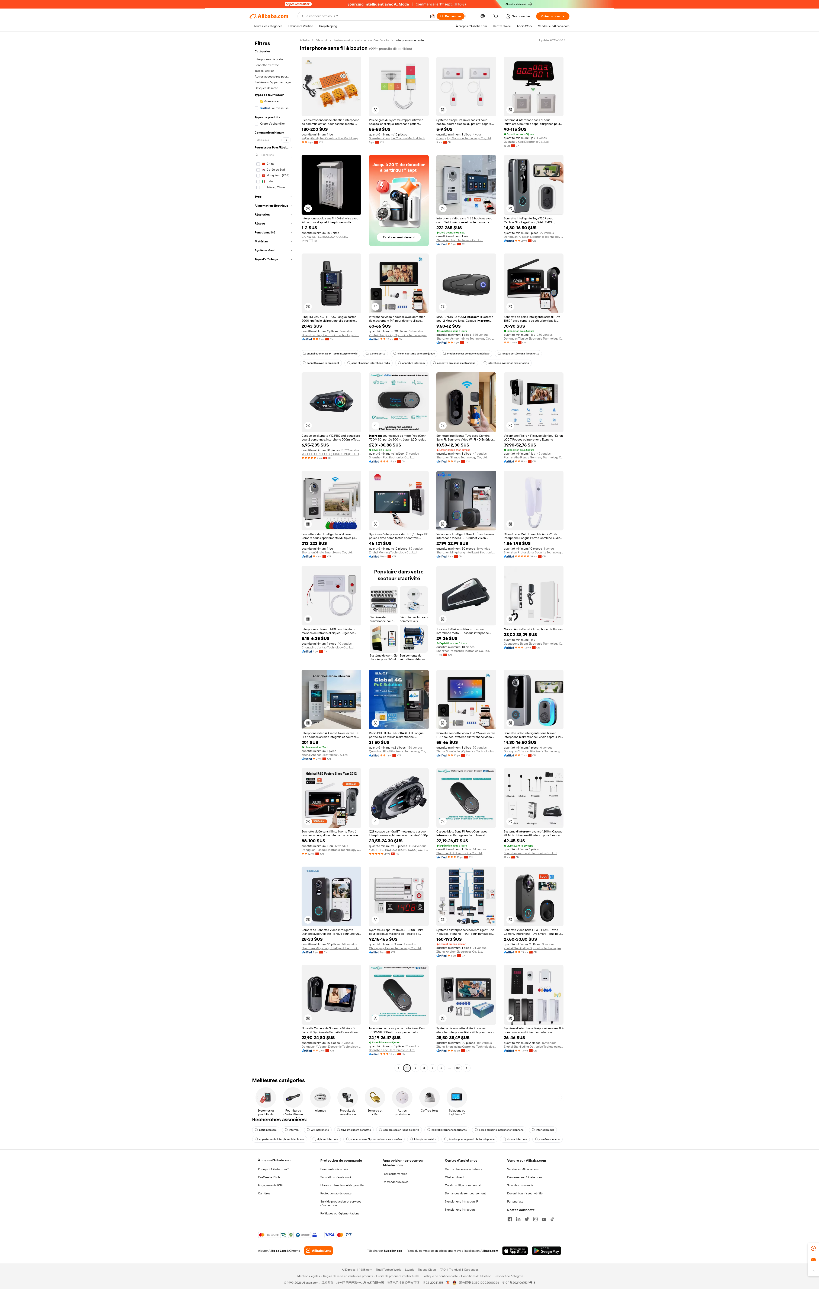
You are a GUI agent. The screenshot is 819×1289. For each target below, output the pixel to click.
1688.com (365, 1269)
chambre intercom (413, 362)
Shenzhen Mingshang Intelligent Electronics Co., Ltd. (466, 552)
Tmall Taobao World (388, 1269)
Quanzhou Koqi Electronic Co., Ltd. (526, 141)
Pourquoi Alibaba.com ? (273, 1169)
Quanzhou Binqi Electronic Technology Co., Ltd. (331, 335)
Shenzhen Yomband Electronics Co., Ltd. (463, 650)
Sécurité (321, 40)
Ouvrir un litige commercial (463, 1185)
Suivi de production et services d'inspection (340, 1203)
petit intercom (268, 1129)
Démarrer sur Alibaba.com (524, 1177)
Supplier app (393, 1250)
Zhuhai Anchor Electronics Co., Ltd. (459, 240)
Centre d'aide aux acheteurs (463, 1169)
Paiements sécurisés (334, 1169)
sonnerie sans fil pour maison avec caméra (376, 1139)
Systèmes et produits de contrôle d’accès (361, 40)
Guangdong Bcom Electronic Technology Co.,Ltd (533, 643)
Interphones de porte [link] (409, 40)
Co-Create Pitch (269, 1177)
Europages (471, 1269)
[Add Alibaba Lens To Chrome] (318, 1250)
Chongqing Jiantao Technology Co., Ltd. (328, 647)
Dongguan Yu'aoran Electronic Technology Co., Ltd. (533, 236)
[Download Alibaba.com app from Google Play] (546, 1250)
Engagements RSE (270, 1185)
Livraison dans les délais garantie (342, 1185)
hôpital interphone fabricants (449, 1129)
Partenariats (515, 1201)
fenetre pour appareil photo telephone (472, 1139)
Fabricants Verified (395, 1173)
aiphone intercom (327, 1139)
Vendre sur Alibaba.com (523, 1169)
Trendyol (455, 1269)
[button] (432, 16)
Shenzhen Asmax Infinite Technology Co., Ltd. (466, 338)
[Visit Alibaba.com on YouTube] (543, 1219)
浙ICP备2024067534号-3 (518, 1282)
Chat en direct (454, 1177)
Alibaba (304, 40)
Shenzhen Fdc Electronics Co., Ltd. (392, 457)
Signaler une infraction (460, 1209)
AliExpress (349, 1269)
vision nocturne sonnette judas (416, 353)
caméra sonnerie (549, 1139)
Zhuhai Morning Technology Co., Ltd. (393, 552)
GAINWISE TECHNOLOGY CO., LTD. (325, 236)
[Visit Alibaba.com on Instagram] (535, 1219)
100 (458, 1068)
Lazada (409, 1269)
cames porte (377, 353)
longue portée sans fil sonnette (520, 353)
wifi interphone (320, 1129)
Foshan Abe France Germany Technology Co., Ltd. (533, 457)
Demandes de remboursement (465, 1193)
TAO (443, 1269)
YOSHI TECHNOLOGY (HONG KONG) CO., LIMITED (331, 454)
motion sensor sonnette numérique (468, 353)
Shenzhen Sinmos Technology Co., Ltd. (462, 457)
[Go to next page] (466, 1068)
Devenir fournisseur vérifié (525, 1193)
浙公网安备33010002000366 (479, 1282)
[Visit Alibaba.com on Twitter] (526, 1219)
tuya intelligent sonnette (356, 1129)
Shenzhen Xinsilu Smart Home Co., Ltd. (327, 552)
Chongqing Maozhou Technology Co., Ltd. (463, 138)
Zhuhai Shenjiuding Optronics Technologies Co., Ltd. (399, 335)
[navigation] (273, 555)
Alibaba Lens (277, 1250)
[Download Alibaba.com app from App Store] (515, 1250)
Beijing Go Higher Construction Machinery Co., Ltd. (331, 138)
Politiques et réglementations (339, 1213)
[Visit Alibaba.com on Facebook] (509, 1219)
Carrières (264, 1193)
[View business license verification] (448, 1282)
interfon (294, 1129)
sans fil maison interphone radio (370, 362)
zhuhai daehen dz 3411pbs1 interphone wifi (332, 353)
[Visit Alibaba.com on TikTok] (552, 1219)
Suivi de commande (520, 1185)
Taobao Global (427, 1269)
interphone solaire (425, 1139)
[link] (813, 1248)
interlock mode (545, 1129)
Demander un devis (395, 1182)
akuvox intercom (517, 1139)
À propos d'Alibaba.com (274, 1160)
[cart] (496, 17)
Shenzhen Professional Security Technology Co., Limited (533, 552)
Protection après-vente (335, 1193)
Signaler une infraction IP (461, 1201)
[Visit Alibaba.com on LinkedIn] (518, 1219)
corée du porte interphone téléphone (501, 1129)
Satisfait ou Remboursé (335, 1177)
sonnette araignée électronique (456, 362)
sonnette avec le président (323, 362)
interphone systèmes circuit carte (508, 362)
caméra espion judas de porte (401, 1129)
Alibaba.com (489, 1250)
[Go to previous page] (398, 1068)
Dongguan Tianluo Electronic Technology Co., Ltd (533, 338)
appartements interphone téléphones (281, 1139)
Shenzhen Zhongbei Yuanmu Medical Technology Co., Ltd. (399, 138)
